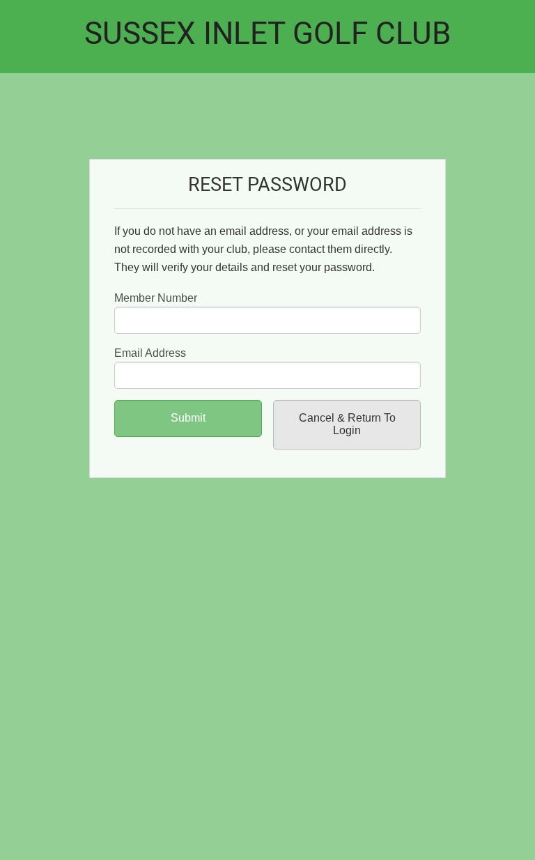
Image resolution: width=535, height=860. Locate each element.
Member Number (155, 298)
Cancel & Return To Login (347, 424)
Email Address (150, 353)
